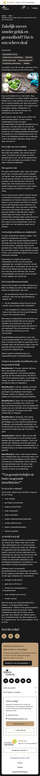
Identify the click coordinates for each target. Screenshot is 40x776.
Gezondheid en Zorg (10, 54)
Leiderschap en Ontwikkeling (13, 57)
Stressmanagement (25, 60)
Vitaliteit (26, 63)
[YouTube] (11, 680)
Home (4, 15)
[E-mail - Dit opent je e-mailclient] (10, 636)
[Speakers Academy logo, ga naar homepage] (5, 8)
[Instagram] (5, 680)
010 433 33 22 (13, 715)
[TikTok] (17, 680)
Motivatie (29, 57)
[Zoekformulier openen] (28, 8)
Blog (10, 15)
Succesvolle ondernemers (12, 63)
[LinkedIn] (23, 680)
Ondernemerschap (9, 60)
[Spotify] (28, 680)
